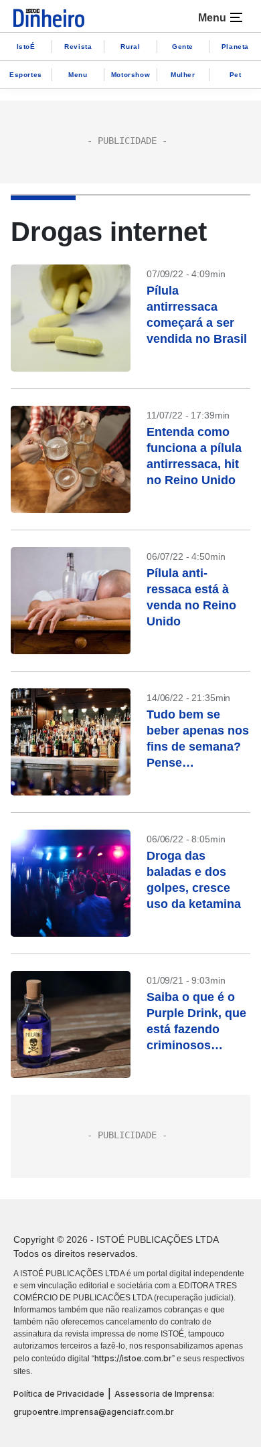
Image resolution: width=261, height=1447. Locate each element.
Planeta (235, 46)
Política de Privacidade (58, 1394)
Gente (182, 46)
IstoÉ (26, 46)
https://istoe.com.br (133, 1358)
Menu (77, 74)
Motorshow (130, 74)
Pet (236, 74)
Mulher (183, 74)
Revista (78, 46)
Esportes (25, 74)
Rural (130, 46)
